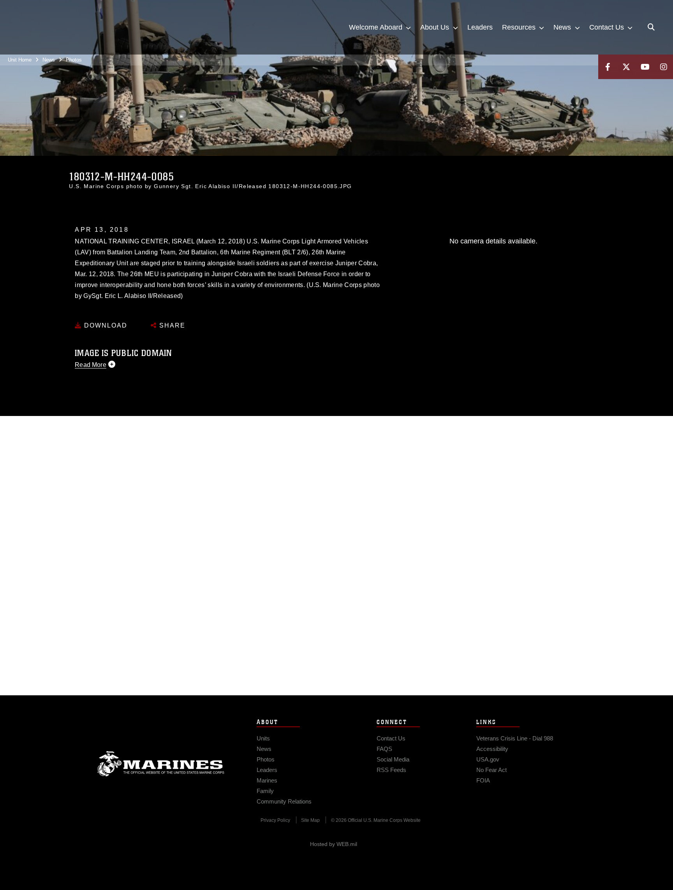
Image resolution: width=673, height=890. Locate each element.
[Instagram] (663, 67)
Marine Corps (161, 763)
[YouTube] (645, 67)
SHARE (171, 325)
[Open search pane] (651, 27)
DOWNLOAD (104, 325)
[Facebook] (607, 67)
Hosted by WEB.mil (333, 844)
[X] (626, 67)
